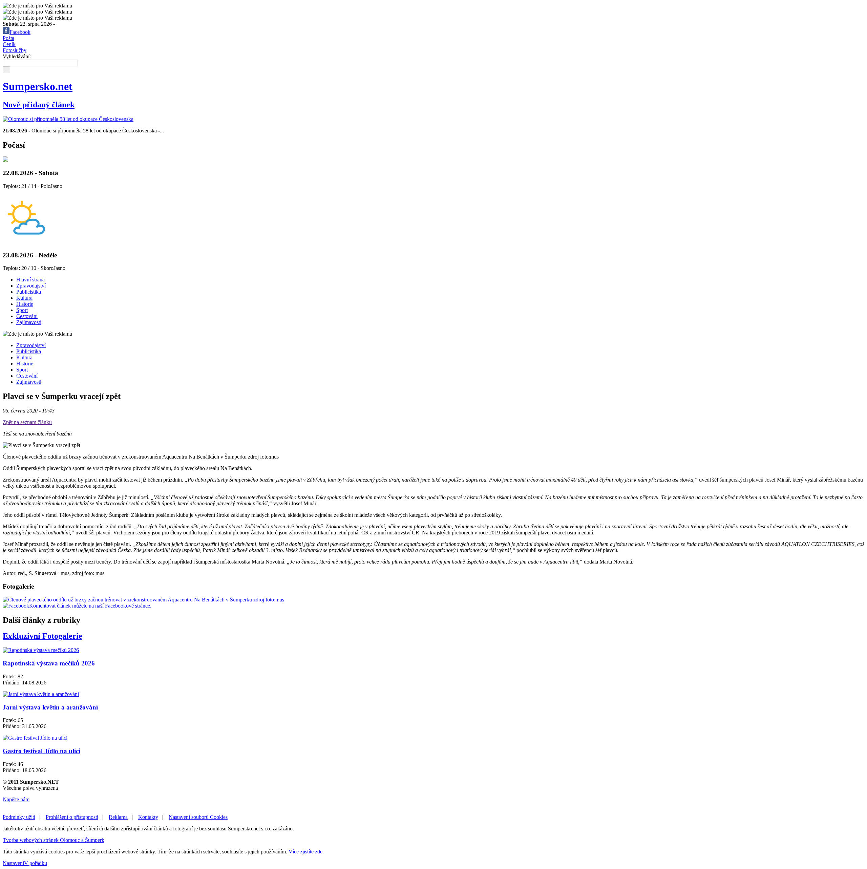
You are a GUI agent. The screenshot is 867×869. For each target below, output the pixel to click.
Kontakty (148, 817)
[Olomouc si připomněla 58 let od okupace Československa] (68, 119)
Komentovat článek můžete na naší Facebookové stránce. (90, 606)
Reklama (118, 817)
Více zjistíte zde (305, 851)
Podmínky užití (19, 817)
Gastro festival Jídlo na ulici (41, 751)
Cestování (27, 316)
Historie (24, 304)
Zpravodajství (31, 286)
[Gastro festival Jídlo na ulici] (35, 738)
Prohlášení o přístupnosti (72, 817)
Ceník (9, 44)
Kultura (24, 298)
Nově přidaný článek (39, 104)
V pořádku (35, 863)
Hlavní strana (30, 279)
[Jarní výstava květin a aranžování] (41, 694)
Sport (22, 310)
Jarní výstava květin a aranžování (50, 707)
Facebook (19, 32)
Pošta (8, 38)
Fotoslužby (14, 50)
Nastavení (13, 863)
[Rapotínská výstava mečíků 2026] (41, 650)
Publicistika (28, 292)
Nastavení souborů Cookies (198, 817)
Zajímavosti (28, 322)
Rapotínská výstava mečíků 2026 (49, 663)
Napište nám (16, 799)
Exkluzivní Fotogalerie (42, 636)
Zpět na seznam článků (27, 422)
